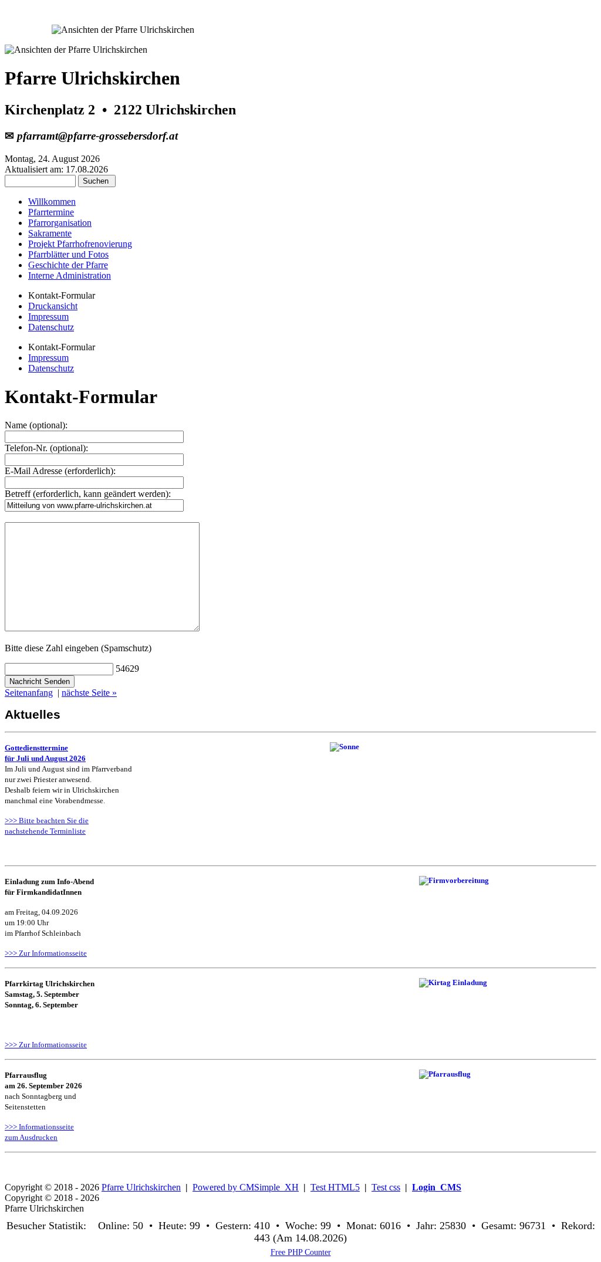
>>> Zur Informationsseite (46, 953)
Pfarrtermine (51, 212)
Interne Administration (69, 275)
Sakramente (50, 233)
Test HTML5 (335, 1187)
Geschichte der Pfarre (68, 265)
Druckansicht (52, 306)
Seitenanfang (29, 693)
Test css (386, 1187)
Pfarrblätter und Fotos (68, 254)
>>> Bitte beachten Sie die (47, 820)
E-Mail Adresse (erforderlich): (60, 471)
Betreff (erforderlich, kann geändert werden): (88, 494)
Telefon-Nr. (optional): (46, 448)
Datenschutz (51, 327)
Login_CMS (436, 1187)
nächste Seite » (89, 693)
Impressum (48, 317)
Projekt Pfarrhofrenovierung (80, 244)
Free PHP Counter (301, 1252)
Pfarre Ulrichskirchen (141, 1187)
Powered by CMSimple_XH (246, 1187)
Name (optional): (36, 425)
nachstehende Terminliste (45, 831)
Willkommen (52, 202)
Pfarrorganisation (60, 223)
